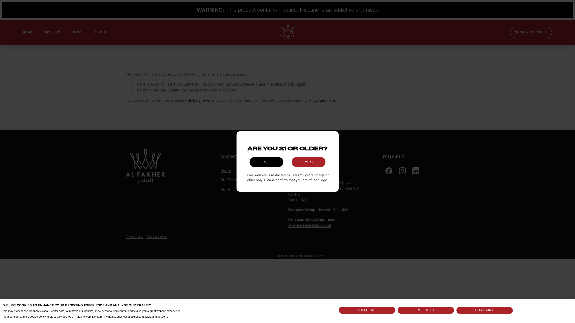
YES (309, 162)
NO (266, 162)
